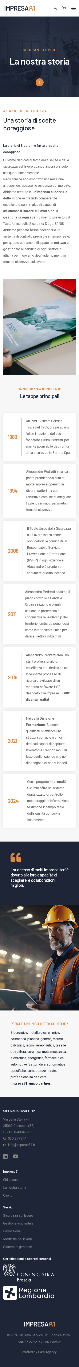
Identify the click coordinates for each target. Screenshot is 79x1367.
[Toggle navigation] (73, 8)
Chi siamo (10, 1180)
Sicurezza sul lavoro (18, 1216)
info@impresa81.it (21, 1145)
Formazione (12, 1231)
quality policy (28, 1341)
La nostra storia (14, 1188)
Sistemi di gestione (17, 1247)
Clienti (7, 1195)
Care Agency (47, 1352)
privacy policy (51, 1341)
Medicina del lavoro (17, 1239)
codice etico (61, 1335)
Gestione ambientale (18, 1223)
